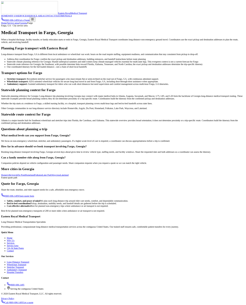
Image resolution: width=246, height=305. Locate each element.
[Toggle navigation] (32, 19)
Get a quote (28, 302)
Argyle (14, 175)
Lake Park (47, 175)
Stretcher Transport (15, 267)
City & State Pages (15, 248)
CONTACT (49, 16)
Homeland (29, 175)
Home (4, 23)
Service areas (13, 23)
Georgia (23, 23)
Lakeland (64, 175)
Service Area (12, 245)
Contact (10, 251)
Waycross (56, 175)
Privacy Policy (7, 298)
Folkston (38, 175)
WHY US (12, 16)
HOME (4, 16)
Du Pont (21, 175)
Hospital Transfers (15, 272)
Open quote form (26, 196)
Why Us (10, 240)
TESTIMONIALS (63, 16)
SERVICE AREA (36, 16)
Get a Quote (24, 20)
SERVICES (22, 16)
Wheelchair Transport (16, 264)
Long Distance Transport (18, 262)
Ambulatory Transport (17, 269)
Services (10, 243)
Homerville (6, 175)
